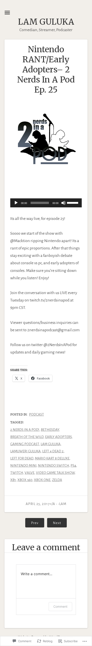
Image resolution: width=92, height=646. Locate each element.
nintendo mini (23, 465)
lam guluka (51, 444)
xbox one (42, 480)
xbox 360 (24, 480)
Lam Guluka (46, 22)
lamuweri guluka (25, 451)
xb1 (13, 480)
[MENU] (7, 13)
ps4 (73, 465)
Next (54, 523)
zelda (57, 480)
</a (41, 504)
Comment (60, 606)
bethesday (50, 429)
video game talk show (55, 473)
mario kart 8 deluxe (52, 458)
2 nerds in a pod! (24, 429)
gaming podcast (24, 444)
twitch (16, 473)
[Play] (16, 203)
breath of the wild (27, 437)
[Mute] (63, 203)
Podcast (36, 414)
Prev (31, 523)
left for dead (21, 458)
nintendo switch (53, 465)
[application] (46, 203)
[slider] (73, 202)
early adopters (58, 437)
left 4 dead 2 (53, 451)
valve (29, 473)
